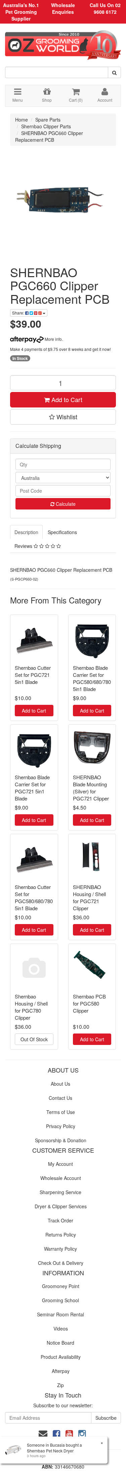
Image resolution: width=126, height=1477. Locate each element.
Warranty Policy (60, 1248)
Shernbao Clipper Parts (46, 126)
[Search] (114, 72)
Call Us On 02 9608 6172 (105, 8)
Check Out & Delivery (60, 1262)
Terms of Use (60, 1112)
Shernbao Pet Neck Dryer (50, 1450)
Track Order (60, 1220)
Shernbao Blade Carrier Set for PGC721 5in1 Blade (32, 788)
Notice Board (60, 1342)
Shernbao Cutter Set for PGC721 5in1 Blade (33, 674)
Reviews (24, 546)
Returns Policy (60, 1234)
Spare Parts (47, 119)
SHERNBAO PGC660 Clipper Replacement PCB (49, 136)
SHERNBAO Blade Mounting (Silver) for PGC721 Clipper (91, 788)
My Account (60, 1163)
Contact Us (60, 1097)
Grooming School (60, 1300)
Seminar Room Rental (60, 1314)
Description (26, 532)
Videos (60, 1328)
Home (21, 119)
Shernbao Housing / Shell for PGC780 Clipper (31, 1007)
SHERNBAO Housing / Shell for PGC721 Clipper (89, 897)
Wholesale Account (60, 1178)
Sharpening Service (60, 1192)
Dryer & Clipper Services (61, 1206)
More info (53, 339)
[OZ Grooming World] (63, 42)
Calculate (65, 503)
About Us (60, 1083)
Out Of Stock (34, 1039)
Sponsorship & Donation (60, 1140)
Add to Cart (66, 399)
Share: (18, 313)
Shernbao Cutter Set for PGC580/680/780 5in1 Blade (34, 897)
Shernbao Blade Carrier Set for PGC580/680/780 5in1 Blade (92, 678)
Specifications (62, 532)
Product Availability (61, 1356)
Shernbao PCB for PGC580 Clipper (89, 1003)
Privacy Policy (60, 1126)
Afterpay (61, 1371)
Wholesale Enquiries (63, 8)
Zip (60, 1385)
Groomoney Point (60, 1286)
